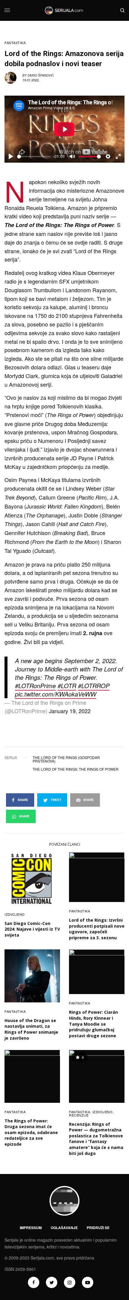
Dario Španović (41, 75)
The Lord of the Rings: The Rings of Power (75, 769)
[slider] (34, 156)
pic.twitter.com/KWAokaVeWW (55, 694)
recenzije (79, 1115)
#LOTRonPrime (35, 685)
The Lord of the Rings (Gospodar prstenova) (66, 759)
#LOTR (67, 685)
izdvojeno (14, 914)
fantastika (15, 42)
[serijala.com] (64, 10)
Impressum (31, 1227)
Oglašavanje (64, 1227)
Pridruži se (98, 1227)
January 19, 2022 (70, 711)
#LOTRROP (94, 685)
